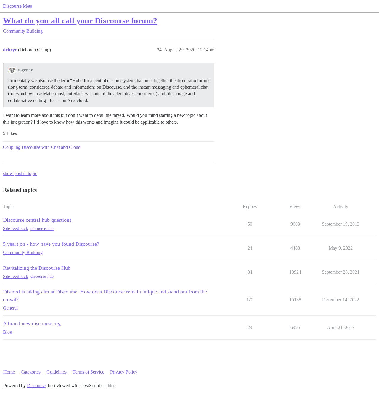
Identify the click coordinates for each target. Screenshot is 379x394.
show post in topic (20, 173)
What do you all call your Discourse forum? (80, 20)
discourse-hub (42, 228)
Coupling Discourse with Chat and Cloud (42, 147)
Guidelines (56, 371)
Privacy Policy (123, 371)
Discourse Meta (17, 6)
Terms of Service (88, 371)
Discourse (36, 385)
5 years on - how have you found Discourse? (51, 244)
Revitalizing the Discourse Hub (36, 268)
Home (9, 371)
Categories (31, 371)
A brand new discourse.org (32, 323)
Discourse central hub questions (37, 220)
